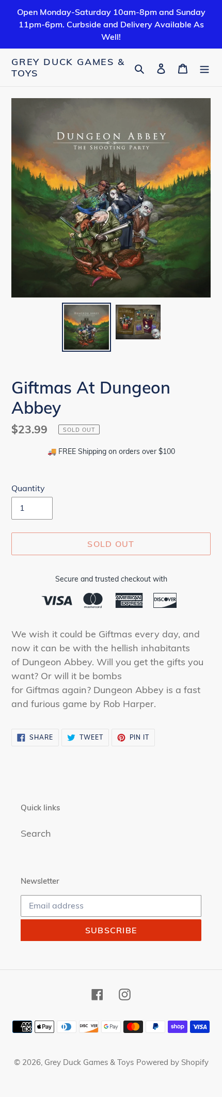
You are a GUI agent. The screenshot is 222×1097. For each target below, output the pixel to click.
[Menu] (204, 67)
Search (36, 833)
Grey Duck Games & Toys (68, 67)
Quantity (28, 488)
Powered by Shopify (172, 1062)
